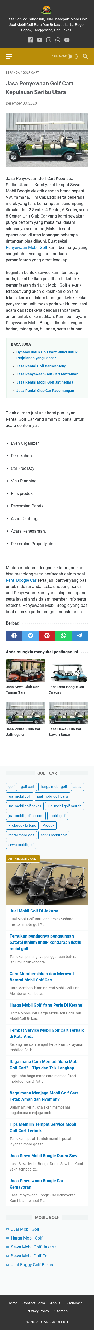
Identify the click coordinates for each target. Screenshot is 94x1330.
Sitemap (61, 1311)
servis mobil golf (54, 835)
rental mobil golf (21, 835)
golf (11, 787)
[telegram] (80, 636)
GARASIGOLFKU (54, 1322)
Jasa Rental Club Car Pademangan (45, 391)
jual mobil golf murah (64, 806)
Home (12, 1303)
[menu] (12, 56)
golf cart (27, 787)
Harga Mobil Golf (27, 1238)
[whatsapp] (57, 40)
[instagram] (48, 40)
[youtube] (39, 40)
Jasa (77, 787)
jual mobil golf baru (52, 796)
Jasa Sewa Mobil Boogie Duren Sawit (45, 1155)
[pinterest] (47, 636)
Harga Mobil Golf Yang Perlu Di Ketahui (46, 1005)
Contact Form (33, 1303)
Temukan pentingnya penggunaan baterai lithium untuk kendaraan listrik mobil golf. (45, 942)
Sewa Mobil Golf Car (30, 1255)
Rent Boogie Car (21, 580)
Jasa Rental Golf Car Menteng (41, 366)
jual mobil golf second (25, 816)
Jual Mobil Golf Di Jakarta (34, 911)
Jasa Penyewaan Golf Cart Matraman (47, 374)
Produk (48, 825)
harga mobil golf (54, 787)
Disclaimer (73, 1303)
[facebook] (30, 40)
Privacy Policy (38, 1311)
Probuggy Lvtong (22, 825)
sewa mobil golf (21, 845)
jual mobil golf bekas (24, 806)
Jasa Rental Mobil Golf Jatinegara (44, 382)
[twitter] (30, 636)
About (55, 1303)
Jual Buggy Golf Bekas (32, 1264)
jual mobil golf (19, 796)
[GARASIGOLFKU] (47, 10)
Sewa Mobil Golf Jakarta (34, 1247)
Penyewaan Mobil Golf (27, 247)
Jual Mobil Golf (25, 1229)
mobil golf (58, 816)
